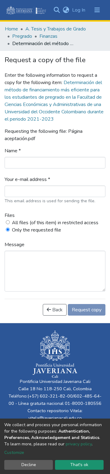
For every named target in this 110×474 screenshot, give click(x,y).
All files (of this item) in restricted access (55, 222)
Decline (28, 465)
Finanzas (48, 36)
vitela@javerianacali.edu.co (55, 418)
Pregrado (22, 36)
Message (14, 244)
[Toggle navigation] (97, 10)
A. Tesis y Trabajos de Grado (55, 29)
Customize (14, 452)
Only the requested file (36, 230)
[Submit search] (57, 10)
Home (11, 29)
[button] (66, 10)
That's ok (79, 465)
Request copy (86, 309)
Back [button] (57, 309)
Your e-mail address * (27, 179)
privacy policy (79, 444)
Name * (13, 150)
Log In (79, 10)
